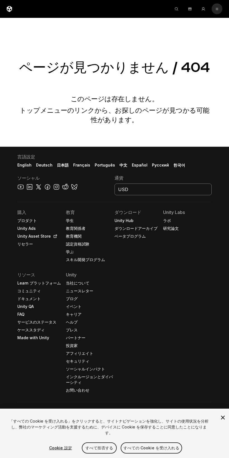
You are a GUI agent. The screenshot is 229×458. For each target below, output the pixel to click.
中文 (123, 165)
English (24, 165)
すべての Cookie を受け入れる (151, 447)
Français (81, 165)
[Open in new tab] (54, 236)
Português (105, 165)
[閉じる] (223, 417)
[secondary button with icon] (217, 9)
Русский (160, 165)
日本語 (63, 165)
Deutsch (44, 165)
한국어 (179, 165)
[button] (114, 302)
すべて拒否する (99, 447)
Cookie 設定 (60, 447)
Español (139, 165)
